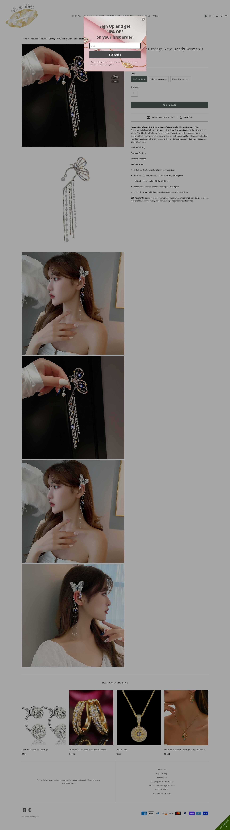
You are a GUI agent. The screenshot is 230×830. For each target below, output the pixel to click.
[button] (143, 19)
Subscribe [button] (115, 54)
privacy (115, 82)
